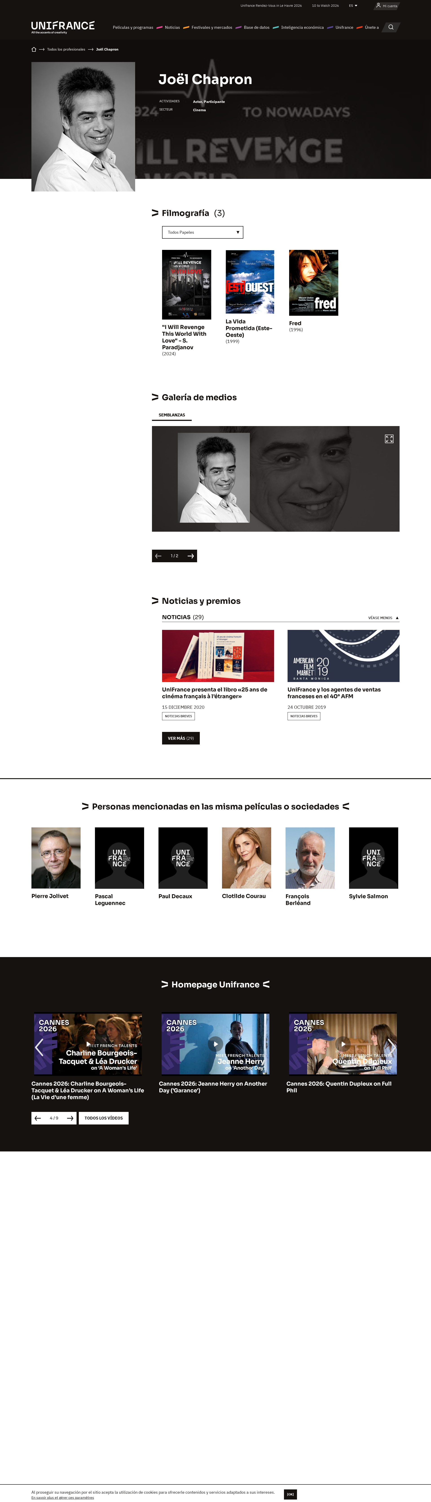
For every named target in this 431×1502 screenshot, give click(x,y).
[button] (389, 439)
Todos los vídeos (104, 1118)
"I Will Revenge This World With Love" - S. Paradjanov (184, 337)
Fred (295, 323)
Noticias (172, 27)
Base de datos (257, 27)
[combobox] (202, 232)
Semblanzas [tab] (172, 415)
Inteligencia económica (302, 27)
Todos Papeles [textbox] (181, 232)
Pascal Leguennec (110, 900)
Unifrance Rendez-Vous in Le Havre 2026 (271, 5)
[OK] (290, 1494)
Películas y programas (133, 27)
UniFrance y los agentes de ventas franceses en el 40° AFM (334, 693)
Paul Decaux (175, 896)
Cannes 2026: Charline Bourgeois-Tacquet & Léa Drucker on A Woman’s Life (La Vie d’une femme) (87, 1090)
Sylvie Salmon (368, 896)
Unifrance (344, 27)
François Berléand (298, 900)
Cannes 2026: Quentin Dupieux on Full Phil (339, 1087)
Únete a (372, 27)
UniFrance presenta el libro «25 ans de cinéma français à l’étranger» (214, 693)
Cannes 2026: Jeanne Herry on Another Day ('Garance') (213, 1087)
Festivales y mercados (212, 27)
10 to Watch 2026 (325, 5)
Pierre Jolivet (49, 896)
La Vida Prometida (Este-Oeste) (249, 328)
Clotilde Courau (244, 896)
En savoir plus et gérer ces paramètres (62, 1497)
